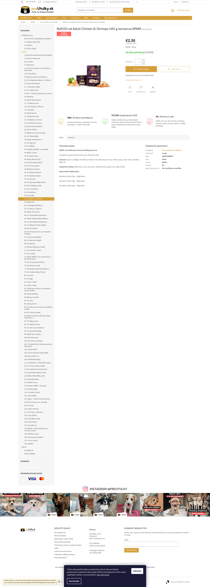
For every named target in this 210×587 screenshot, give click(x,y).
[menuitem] (26, 18)
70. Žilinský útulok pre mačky (34, 247)
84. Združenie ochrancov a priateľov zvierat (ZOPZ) (37, 289)
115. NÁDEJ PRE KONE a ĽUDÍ (34, 376)
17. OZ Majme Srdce (31, 103)
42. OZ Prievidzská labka (33, 162)
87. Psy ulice (28, 300)
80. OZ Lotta (28, 275)
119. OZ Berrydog (30, 389)
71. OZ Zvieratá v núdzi (32, 250)
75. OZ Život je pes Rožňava (34, 262)
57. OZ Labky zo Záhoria (33, 209)
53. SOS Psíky (29, 195)
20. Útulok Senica (30, 113)
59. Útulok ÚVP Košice (32, 212)
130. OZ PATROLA (30, 422)
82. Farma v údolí (30, 282)
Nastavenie (74, 581)
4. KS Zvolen (28, 62)
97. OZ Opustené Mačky (33, 331)
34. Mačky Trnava (30, 153)
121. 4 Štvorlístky (30, 396)
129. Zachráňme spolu (32, 419)
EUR (175, 2)
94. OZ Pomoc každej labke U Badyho (37, 38)
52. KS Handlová (30, 192)
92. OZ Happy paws (31, 321)
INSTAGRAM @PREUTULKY (108, 489)
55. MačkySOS (29, 202)
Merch (24, 447)
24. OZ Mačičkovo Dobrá (33, 123)
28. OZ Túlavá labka (31, 136)
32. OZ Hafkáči (29, 146)
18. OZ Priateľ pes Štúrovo (34, 106)
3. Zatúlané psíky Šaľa (32, 42)
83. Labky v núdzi (30, 285)
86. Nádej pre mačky (31, 297)
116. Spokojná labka (31, 379)
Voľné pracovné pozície (63, 551)
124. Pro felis (29, 405)
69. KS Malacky (29, 243)
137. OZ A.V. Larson (31, 440)
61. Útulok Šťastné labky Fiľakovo (36, 218)
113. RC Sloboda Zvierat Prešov (35, 369)
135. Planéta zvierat (31, 434)
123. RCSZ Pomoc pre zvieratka (35, 402)
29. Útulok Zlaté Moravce (33, 139)
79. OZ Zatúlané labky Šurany (34, 272)
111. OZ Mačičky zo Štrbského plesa (37, 363)
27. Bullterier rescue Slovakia (34, 133)
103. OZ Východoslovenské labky (36, 353)
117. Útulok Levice (30, 382)
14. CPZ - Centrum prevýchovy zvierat (38, 93)
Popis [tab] (61, 137)
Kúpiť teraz (175, 69)
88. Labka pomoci (30, 304)
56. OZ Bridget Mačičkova (33, 205)
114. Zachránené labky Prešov (35, 372)
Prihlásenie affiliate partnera (64, 554)
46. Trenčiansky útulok (32, 176)
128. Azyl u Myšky (30, 415)
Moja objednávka (60, 557)
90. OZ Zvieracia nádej (32, 312)
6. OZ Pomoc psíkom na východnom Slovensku (37, 69)
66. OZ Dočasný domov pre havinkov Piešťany (37, 233)
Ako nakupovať (81, 2)
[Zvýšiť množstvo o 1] (143, 60)
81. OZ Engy (28, 279)
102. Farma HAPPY (30, 349)
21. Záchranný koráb (31, 116)
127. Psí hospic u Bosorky (33, 412)
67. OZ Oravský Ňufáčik (32, 237)
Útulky (24, 52)
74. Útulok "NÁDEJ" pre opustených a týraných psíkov (37, 258)
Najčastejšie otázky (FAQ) (119, 2)
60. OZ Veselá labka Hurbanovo (35, 215)
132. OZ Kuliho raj (30, 425)
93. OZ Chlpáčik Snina (32, 324)
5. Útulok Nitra (29, 65)
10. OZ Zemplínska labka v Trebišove (37, 80)
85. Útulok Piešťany (31, 294)
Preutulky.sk (28, 450)
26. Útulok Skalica (30, 129)
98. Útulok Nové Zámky (32, 334)
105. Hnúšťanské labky (32, 359)
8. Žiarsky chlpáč (30, 48)
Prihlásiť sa (131, 550)
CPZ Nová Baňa (29, 454)
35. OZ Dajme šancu (31, 156)
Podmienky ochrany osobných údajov (68, 545)
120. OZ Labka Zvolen (32, 392)
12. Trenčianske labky (32, 87)
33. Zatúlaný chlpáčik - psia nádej (36, 149)
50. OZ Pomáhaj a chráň (32, 185)
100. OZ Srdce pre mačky (33, 341)
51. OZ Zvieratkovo (31, 189)
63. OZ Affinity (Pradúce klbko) (35, 225)
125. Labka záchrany (31, 409)
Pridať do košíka (143, 69)
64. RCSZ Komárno (31, 228)
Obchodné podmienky (62, 542)
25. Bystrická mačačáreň (33, 126)
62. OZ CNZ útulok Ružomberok (35, 222)
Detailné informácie (133, 80)
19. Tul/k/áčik (29, 110)
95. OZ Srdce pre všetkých (34, 328)
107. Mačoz (28, 45)
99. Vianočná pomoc (31, 337)
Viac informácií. (103, 574)
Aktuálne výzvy (27, 35)
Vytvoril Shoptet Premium (180, 582)
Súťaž (56, 548)
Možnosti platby (98, 2)
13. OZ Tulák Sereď (31, 90)
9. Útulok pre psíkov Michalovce (35, 77)
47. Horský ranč (29, 179)
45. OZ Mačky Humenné (32, 172)
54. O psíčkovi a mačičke (33, 199)
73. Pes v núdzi (29, 253)
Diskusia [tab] (71, 137)
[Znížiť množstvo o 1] (143, 63)
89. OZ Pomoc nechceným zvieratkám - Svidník (38, 308)
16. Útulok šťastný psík (32, 100)
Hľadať (128, 10)
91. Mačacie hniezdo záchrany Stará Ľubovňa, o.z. (37, 317)
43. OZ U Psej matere (32, 166)
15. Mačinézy (29, 96)
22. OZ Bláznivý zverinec (33, 120)
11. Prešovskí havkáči (32, 83)
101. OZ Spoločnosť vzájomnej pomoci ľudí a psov (38, 345)
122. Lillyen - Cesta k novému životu (37, 399)
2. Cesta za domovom (32, 58)
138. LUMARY (28, 444)
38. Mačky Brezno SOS (32, 159)
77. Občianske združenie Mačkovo (36, 269)
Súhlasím (137, 571)
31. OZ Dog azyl (30, 143)
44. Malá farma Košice (32, 169)
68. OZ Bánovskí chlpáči (32, 240)
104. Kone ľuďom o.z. (31, 356)
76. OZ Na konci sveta (32, 265)
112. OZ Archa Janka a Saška (34, 366)
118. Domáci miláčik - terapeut (35, 386)
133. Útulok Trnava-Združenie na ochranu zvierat (36, 429)
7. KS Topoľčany (30, 74)
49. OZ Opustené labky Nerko (35, 182)
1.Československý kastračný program (38, 55)
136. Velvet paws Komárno (34, 437)
